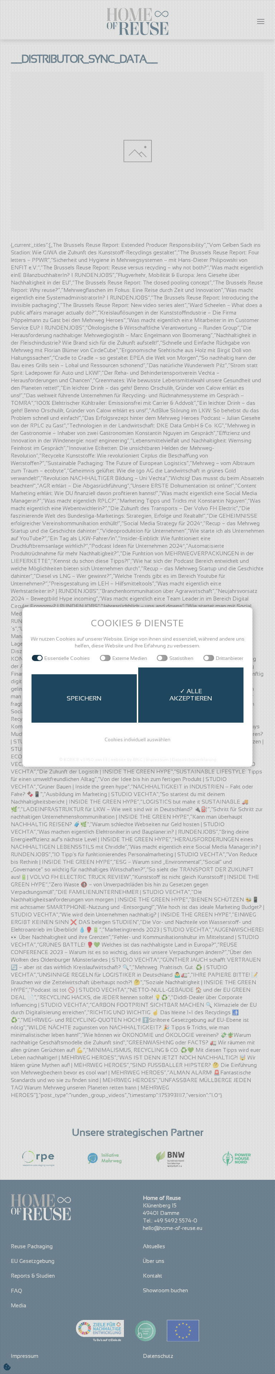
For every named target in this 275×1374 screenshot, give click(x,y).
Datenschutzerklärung (194, 759)
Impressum (24, 1356)
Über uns (153, 1261)
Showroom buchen (165, 1290)
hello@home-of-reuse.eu (172, 1228)
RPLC (138, 759)
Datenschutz (158, 1356)
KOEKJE (71, 759)
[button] (260, 21)
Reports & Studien (33, 1276)
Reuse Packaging (32, 1246)
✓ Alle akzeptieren (190, 695)
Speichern (84, 698)
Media (18, 1305)
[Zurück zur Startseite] (138, 21)
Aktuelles (154, 1246)
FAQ (16, 1291)
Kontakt (152, 1276)
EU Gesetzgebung (32, 1261)
